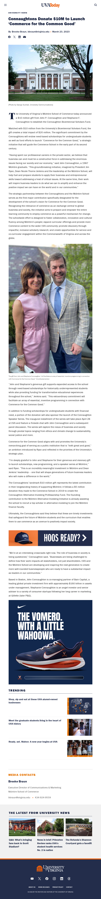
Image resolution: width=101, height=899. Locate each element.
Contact (69, 887)
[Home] (50, 5)
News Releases (44, 887)
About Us (32, 887)
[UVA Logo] (50, 868)
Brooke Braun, (19, 31)
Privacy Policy (57, 887)
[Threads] (69, 879)
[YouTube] (32, 879)
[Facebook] (46, 879)
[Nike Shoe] (51, 642)
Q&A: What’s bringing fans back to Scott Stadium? (20, 843)
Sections (9, 5)
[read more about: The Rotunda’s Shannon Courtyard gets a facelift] (79, 827)
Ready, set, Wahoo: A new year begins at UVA (33, 741)
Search (92, 5)
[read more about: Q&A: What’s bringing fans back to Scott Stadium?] (22, 827)
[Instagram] (54, 879)
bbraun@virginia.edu (38, 31)
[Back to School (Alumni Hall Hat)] (51, 545)
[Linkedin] (61, 879)
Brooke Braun (17, 781)
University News (17, 13)
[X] (39, 879)
